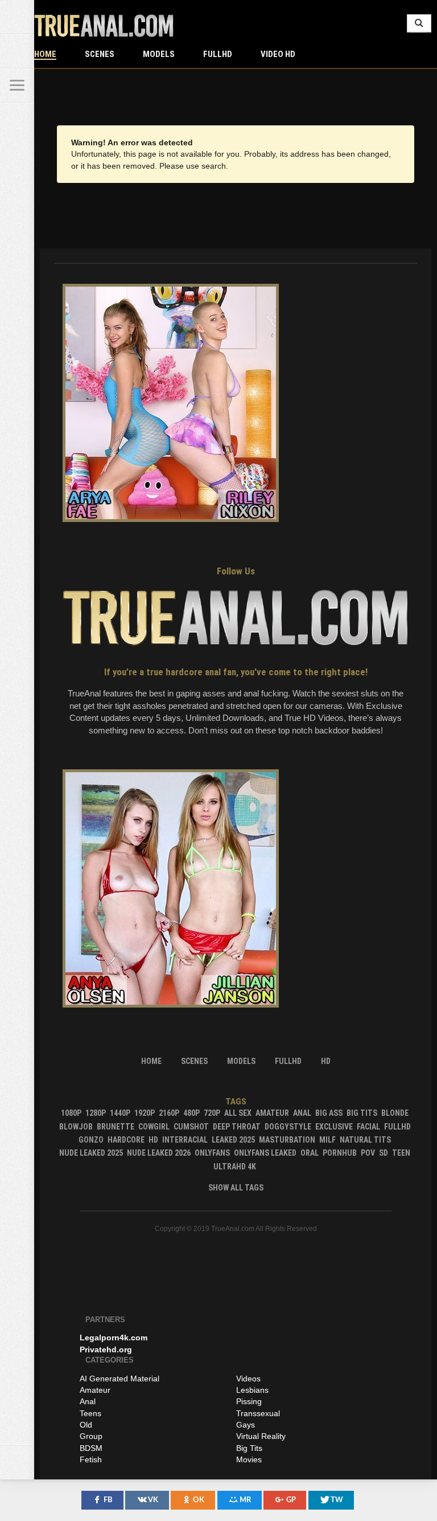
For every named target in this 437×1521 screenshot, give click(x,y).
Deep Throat (237, 1126)
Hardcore (126, 1139)
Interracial (185, 1139)
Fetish (91, 1459)
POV (368, 1152)
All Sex (238, 1113)
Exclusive (334, 1126)
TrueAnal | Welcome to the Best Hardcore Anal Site (104, 25)
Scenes (99, 54)
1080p (71, 1113)
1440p (120, 1113)
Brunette (115, 1126)
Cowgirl (154, 1126)
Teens (90, 1413)
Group (91, 1436)
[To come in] (17, 51)
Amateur (272, 1113)
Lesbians (252, 1389)
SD (383, 1152)
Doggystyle (288, 1126)
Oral (309, 1152)
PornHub (340, 1152)
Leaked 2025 (233, 1139)
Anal (302, 1113)
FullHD (217, 54)
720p (212, 1113)
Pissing (249, 1401)
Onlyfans (212, 1152)
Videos (248, 1378)
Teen (401, 1152)
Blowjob (76, 1126)
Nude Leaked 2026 (159, 1152)
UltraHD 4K (234, 1166)
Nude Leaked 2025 (91, 1152)
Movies (249, 1459)
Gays (245, 1424)
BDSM (91, 1448)
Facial (368, 1126)
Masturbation (287, 1139)
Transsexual (258, 1413)
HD (153, 1139)
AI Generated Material (119, 1378)
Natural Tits (365, 1139)
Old (86, 1424)
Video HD (278, 54)
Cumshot (191, 1126)
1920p (144, 1113)
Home (45, 54)
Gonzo (91, 1139)
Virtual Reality (261, 1436)
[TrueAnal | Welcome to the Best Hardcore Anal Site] (17, 17)
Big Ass (329, 1113)
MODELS (159, 54)
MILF (327, 1139)
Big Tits (362, 1113)
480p (191, 1113)
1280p (95, 1113)
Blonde (395, 1113)
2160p (169, 1113)
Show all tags (235, 1187)
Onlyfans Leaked (265, 1152)
